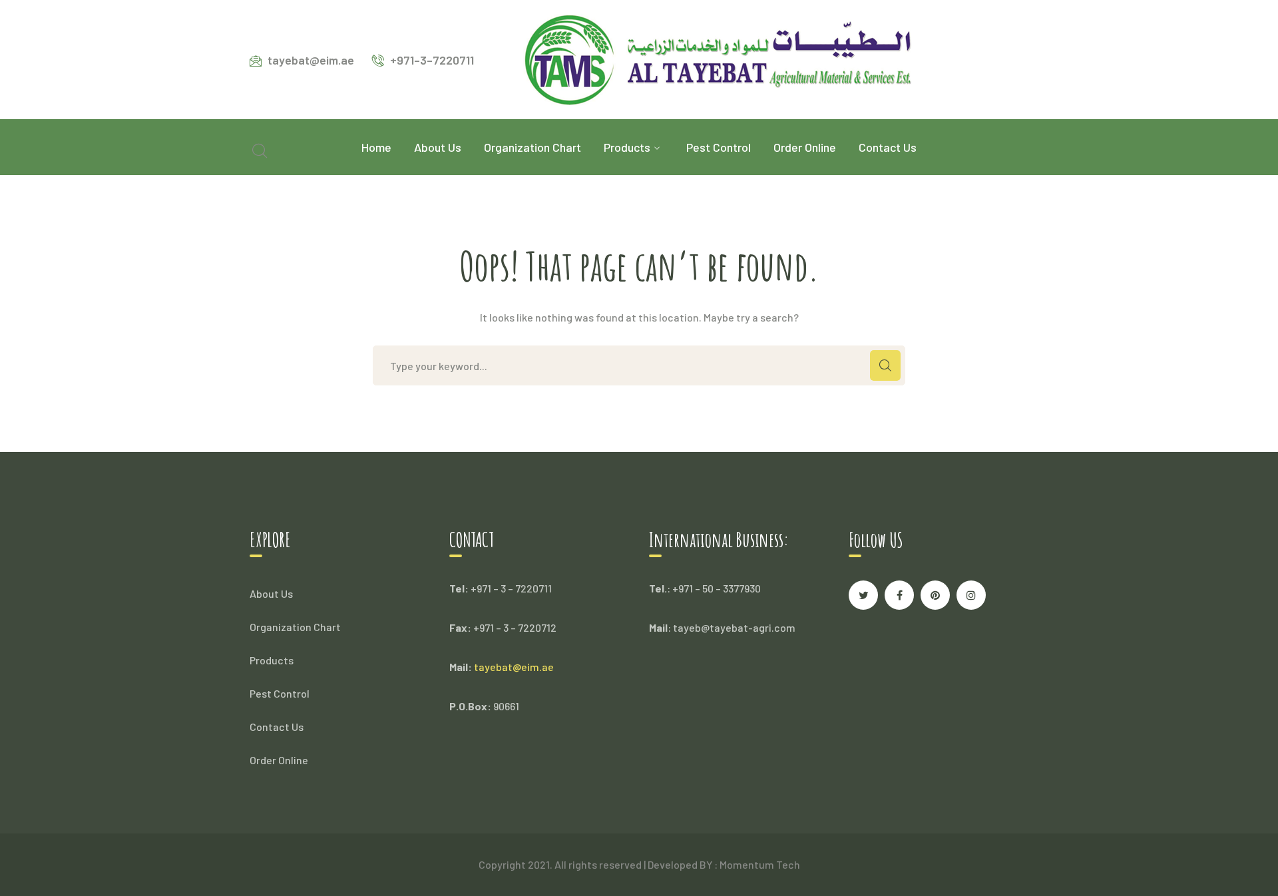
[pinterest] (935, 595)
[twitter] (863, 595)
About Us (271, 593)
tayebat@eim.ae (514, 666)
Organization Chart (295, 626)
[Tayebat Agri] (718, 58)
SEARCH (885, 365)
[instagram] (971, 595)
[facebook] (899, 595)
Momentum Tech (760, 864)
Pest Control (280, 693)
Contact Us (277, 726)
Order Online (279, 760)
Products (272, 660)
